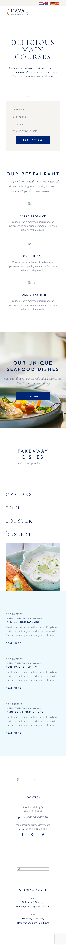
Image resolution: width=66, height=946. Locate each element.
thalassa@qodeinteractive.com (33, 824)
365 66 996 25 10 (38, 817)
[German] (53, 3)
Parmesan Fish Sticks (25, 711)
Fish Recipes (14, 614)
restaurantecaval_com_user (24, 618)
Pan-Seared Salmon (23, 621)
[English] (45, 3)
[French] (49, 3)
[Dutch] (41, 3)
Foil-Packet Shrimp (22, 666)
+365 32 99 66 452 (36, 829)
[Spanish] (57, 3)
